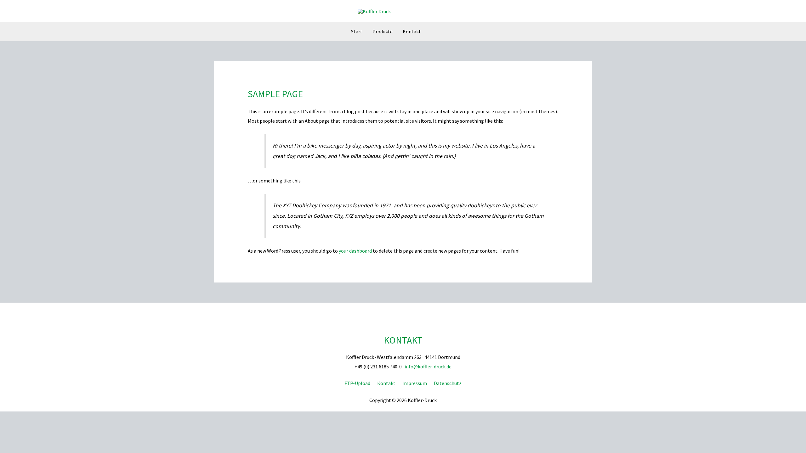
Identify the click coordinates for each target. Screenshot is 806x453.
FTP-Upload (357, 383)
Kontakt (403, 340)
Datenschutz (448, 383)
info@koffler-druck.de (428, 366)
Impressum (414, 383)
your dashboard (355, 251)
